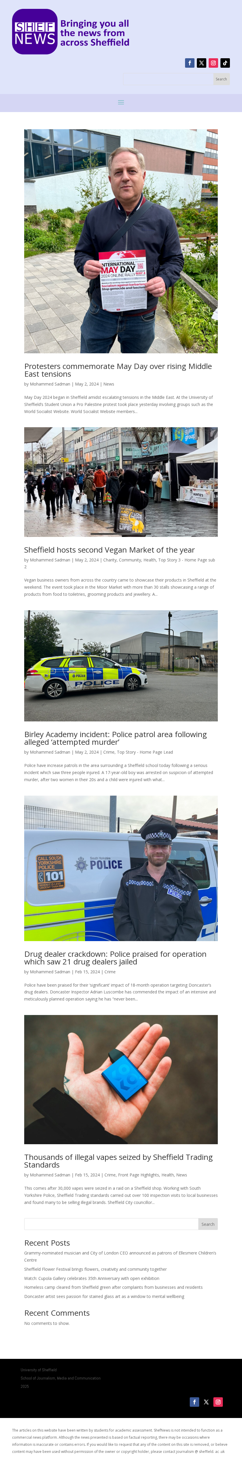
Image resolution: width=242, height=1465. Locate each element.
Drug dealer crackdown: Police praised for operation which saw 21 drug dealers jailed (115, 957)
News (108, 384)
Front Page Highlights (138, 1175)
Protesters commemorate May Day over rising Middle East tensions (118, 370)
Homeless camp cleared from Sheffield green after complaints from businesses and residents (113, 1287)
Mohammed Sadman (50, 384)
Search (208, 1224)
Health (149, 560)
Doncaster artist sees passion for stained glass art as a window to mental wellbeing (104, 1296)
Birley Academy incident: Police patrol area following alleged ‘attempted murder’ (115, 738)
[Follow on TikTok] (225, 63)
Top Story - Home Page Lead (145, 752)
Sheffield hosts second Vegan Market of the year (109, 549)
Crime (109, 752)
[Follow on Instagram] (213, 63)
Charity (110, 560)
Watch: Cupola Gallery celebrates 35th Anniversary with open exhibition (91, 1278)
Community (130, 560)
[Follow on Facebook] (189, 63)
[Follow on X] (201, 63)
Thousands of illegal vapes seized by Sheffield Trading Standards (118, 1161)
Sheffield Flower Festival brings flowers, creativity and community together (95, 1269)
